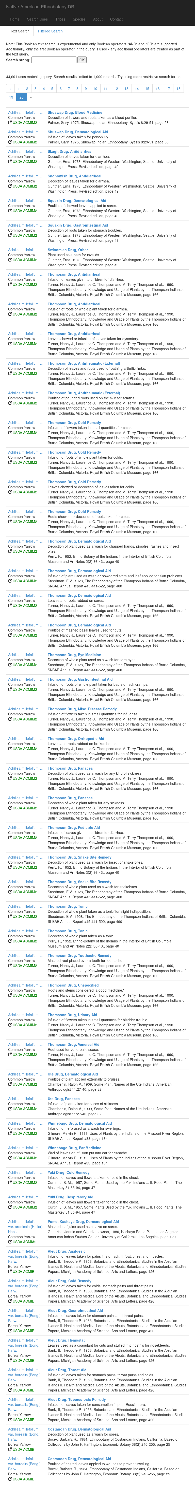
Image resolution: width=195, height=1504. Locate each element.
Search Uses (37, 19)
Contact (116, 19)
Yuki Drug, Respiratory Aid (70, 1196)
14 (137, 88)
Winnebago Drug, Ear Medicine (74, 1147)
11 (106, 88)
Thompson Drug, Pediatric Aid (74, 827)
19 (11, 97)
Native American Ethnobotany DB (40, 6)
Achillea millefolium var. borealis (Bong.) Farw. (24, 1256)
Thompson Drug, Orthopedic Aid (76, 738)
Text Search (19, 30)
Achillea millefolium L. (25, 112)
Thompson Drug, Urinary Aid (72, 1014)
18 (178, 88)
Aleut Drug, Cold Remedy (69, 1280)
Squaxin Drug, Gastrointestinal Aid (78, 225)
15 (147, 88)
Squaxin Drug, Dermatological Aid (77, 200)
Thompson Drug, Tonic (68, 906)
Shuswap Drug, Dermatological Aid (78, 131)
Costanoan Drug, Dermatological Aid (79, 1429)
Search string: (18, 59)
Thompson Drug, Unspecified (73, 985)
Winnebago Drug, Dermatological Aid (80, 1123)
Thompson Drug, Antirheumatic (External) (84, 363)
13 (126, 88)
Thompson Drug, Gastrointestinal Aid (80, 679)
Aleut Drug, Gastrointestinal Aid (75, 1310)
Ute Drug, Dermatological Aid (73, 1073)
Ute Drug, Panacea (64, 1098)
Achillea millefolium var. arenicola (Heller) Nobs (25, 1226)
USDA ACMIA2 (24, 1241)
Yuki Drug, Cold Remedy (69, 1172)
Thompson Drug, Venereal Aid (74, 1044)
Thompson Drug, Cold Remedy (74, 422)
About (98, 19)
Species (79, 19)
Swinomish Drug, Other (68, 249)
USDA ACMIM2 (25, 122)
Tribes (60, 19)
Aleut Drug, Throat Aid (67, 1369)
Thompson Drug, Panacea (70, 768)
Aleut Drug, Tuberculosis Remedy (77, 1399)
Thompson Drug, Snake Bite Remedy (79, 857)
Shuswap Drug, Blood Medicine (75, 112)
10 (95, 88)
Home (15, 19)
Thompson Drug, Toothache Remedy (79, 955)
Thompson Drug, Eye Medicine (74, 654)
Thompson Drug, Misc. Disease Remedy (82, 708)
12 (116, 88)
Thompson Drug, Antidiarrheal (74, 274)
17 (168, 88)
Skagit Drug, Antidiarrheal (70, 151)
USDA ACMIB (23, 1271)
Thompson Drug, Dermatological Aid (79, 541)
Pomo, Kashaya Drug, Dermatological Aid (83, 1221)
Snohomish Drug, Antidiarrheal (74, 175)
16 (158, 88)
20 (22, 97)
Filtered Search (50, 30)
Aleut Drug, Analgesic (67, 1251)
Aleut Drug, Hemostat (66, 1340)
